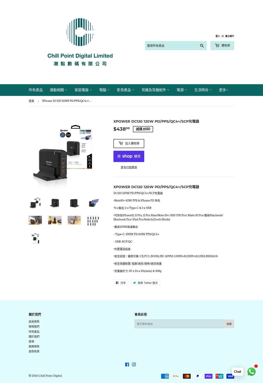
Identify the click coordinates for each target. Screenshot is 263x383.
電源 (181, 90)
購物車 (225, 45)
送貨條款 (34, 321)
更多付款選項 (129, 167)
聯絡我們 (34, 326)
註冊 (229, 323)
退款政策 (34, 351)
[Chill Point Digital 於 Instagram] (134, 365)
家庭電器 (82, 90)
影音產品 (124, 90)
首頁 (31, 100)
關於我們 (34, 336)
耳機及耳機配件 (154, 90)
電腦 (103, 90)
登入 (218, 36)
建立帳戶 (229, 36)
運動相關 (57, 90)
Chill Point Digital (50, 375)
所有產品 (36, 90)
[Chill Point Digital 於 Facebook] (127, 365)
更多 (222, 90)
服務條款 (34, 346)
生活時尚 (201, 90)
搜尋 (31, 341)
